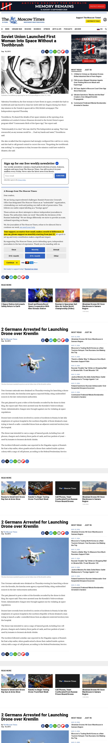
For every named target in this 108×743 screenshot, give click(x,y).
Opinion (47, 29)
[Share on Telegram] (51, 51)
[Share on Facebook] (43, 51)
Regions (28, 29)
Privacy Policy (22, 180)
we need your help (27, 227)
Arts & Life (56, 29)
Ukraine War (17, 29)
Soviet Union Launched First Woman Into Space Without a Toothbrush (28, 40)
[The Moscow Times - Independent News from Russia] (23, 20)
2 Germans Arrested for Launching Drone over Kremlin (34, 331)
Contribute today (93, 21)
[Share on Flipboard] (63, 51)
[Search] (106, 29)
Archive (78, 29)
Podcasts (68, 29)
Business (37, 29)
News (7, 29)
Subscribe (60, 176)
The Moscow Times (10, 339)
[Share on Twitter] (47, 51)
